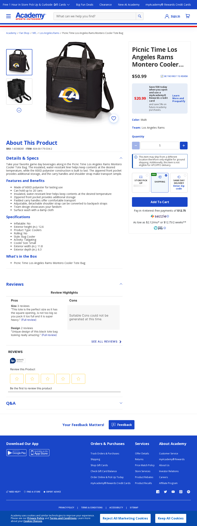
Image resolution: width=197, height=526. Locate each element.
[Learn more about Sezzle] (160, 216)
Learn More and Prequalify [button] (178, 98)
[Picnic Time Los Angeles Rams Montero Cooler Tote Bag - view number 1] (19, 62)
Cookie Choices (32, 521)
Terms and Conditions (63, 518)
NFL (35, 33)
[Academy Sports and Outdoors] (30, 16)
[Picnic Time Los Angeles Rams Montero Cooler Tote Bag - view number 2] (19, 91)
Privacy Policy (35, 518)
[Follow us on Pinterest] (188, 491)
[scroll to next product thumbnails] (19, 110)
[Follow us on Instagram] (181, 491)
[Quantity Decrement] (136, 145)
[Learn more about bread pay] (160, 228)
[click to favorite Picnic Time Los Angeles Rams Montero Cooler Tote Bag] (113, 118)
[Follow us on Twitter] (165, 491)
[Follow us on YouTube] (173, 491)
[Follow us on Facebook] (157, 491)
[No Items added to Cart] (188, 16)
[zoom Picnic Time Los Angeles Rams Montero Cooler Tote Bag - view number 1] (80, 84)
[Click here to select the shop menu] (8, 16)
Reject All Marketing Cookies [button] (125, 518)
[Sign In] (167, 16)
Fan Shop (24, 33)
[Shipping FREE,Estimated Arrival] (159, 183)
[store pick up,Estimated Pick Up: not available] (140, 183)
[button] (178, 98)
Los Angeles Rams (49, 33)
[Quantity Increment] (184, 145)
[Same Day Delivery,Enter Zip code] (178, 183)
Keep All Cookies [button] (171, 518)
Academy (11, 33)
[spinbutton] (159, 145)
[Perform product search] (140, 16)
